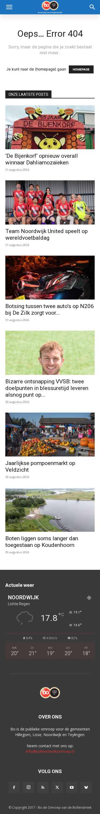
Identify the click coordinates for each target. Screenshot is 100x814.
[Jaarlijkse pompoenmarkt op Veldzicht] (50, 434)
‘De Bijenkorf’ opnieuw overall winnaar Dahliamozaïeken (41, 159)
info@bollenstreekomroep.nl (50, 751)
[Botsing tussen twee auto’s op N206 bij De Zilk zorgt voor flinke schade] (50, 278)
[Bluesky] (86, 787)
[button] (9, 7)
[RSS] (43, 787)
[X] (57, 787)
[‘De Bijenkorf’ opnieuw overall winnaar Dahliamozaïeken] (50, 127)
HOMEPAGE (81, 69)
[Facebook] (14, 787)
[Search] (92, 7)
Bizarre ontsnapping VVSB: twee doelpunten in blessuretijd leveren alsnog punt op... (46, 388)
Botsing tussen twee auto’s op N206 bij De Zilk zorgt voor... (49, 309)
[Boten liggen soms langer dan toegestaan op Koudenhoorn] (50, 509)
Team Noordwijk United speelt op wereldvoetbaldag (46, 234)
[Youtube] (71, 787)
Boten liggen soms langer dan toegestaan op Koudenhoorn (41, 541)
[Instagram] (28, 787)
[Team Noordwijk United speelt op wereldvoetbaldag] (50, 202)
